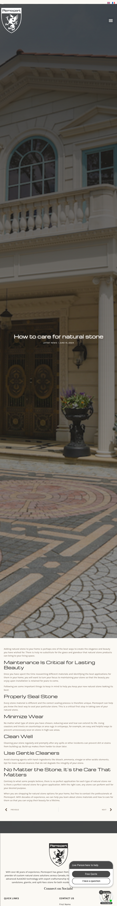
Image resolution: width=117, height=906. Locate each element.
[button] (111, 20)
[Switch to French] (113, 3)
